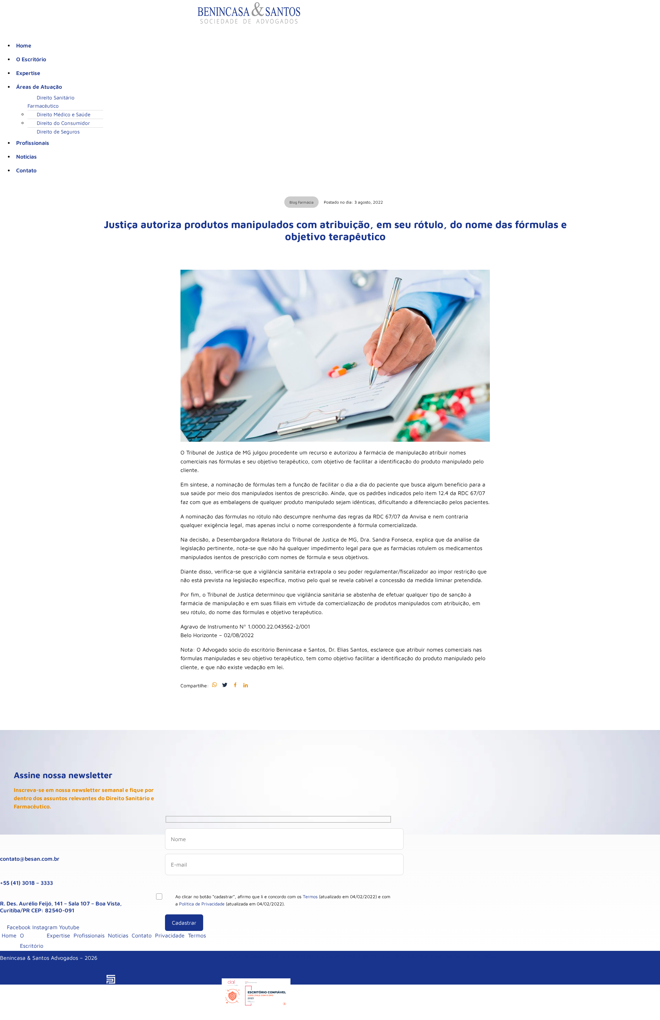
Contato (26, 170)
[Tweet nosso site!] (224, 685)
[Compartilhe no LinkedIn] (245, 685)
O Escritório (31, 59)
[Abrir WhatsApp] (642, 1002)
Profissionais (32, 143)
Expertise (28, 73)
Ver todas (485, 956)
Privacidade (170, 935)
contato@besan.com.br (29, 859)
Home (23, 45)
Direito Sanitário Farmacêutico (51, 102)
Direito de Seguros (58, 132)
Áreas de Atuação (39, 87)
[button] (256, 87)
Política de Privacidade (201, 903)
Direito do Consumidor (63, 123)
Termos (310, 896)
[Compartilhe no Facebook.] (235, 685)
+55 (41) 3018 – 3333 (26, 883)
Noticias (26, 156)
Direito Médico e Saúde (63, 114)
